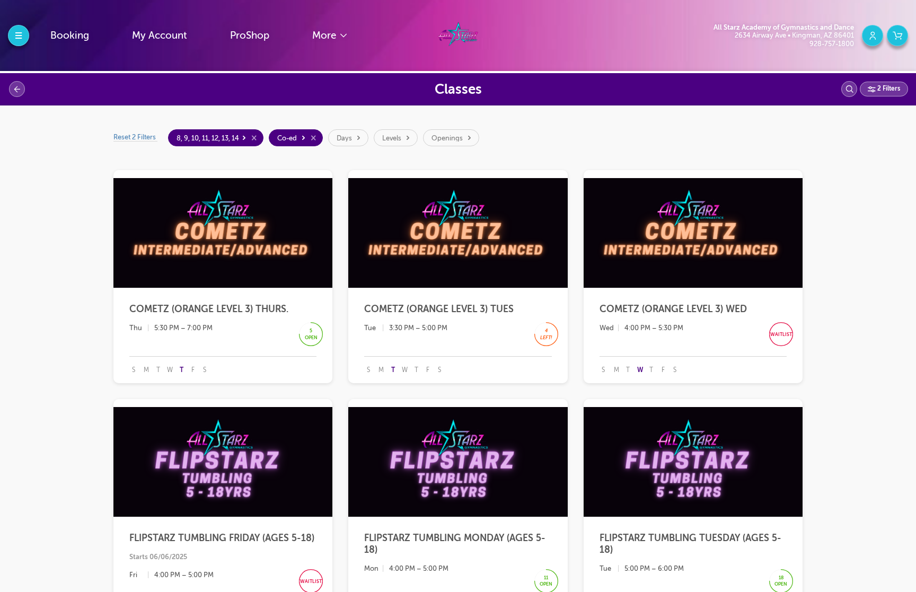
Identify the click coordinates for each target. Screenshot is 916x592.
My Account (159, 35)
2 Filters (888, 88)
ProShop (249, 35)
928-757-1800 (831, 44)
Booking (69, 35)
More (325, 35)
